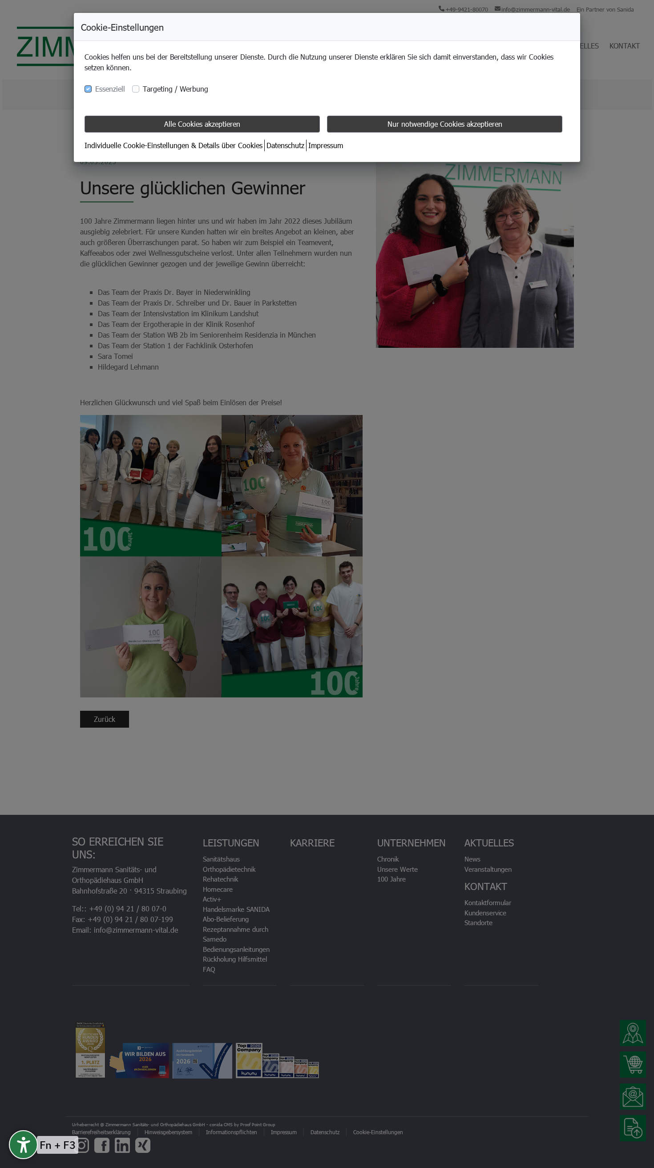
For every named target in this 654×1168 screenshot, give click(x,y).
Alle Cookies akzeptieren (202, 124)
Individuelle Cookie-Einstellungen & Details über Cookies (173, 145)
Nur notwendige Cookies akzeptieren (445, 124)
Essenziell (110, 88)
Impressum (325, 145)
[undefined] (23, 1144)
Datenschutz (285, 145)
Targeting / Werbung (175, 88)
